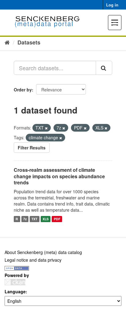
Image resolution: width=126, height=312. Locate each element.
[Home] (7, 42)
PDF (57, 219)
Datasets (28, 42)
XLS (46, 219)
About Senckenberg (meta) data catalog (43, 252)
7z (25, 219)
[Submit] (104, 68)
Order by (23, 90)
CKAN (15, 282)
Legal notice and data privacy (33, 260)
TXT (34, 219)
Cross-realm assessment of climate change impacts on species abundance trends (59, 176)
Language (15, 291)
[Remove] (46, 127)
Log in (112, 5)
